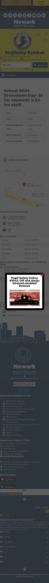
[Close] (42, 274)
